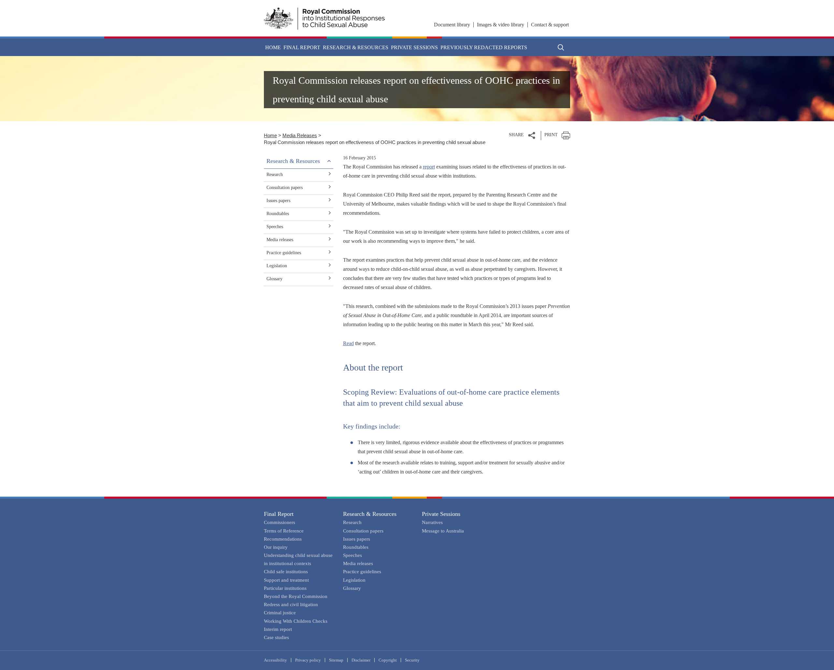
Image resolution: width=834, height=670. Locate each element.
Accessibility (275, 660)
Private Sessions (441, 514)
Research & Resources (369, 514)
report (429, 166)
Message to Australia (443, 530)
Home (273, 47)
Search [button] (561, 47)
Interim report (278, 629)
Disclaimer (361, 660)
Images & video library (500, 24)
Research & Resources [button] (355, 47)
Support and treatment (286, 580)
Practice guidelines (283, 252)
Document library (452, 24)
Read (348, 343)
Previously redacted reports (483, 47)
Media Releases (299, 135)
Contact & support (550, 24)
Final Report (279, 514)
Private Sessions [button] (414, 47)
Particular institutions (285, 588)
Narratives (432, 522)
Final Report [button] (301, 47)
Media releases (279, 239)
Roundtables (277, 213)
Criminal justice (280, 612)
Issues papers (278, 200)
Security (412, 660)
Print (551, 134)
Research (274, 174)
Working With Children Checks (295, 621)
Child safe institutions (286, 571)
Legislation (276, 265)
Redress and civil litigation (291, 604)
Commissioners (279, 522)
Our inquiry (276, 547)
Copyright (388, 660)
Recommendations (283, 539)
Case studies (276, 637)
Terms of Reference (284, 530)
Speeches (274, 226)
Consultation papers (284, 187)
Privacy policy (308, 660)
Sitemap (336, 660)
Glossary (274, 278)
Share (516, 134)
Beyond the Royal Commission (295, 596)
